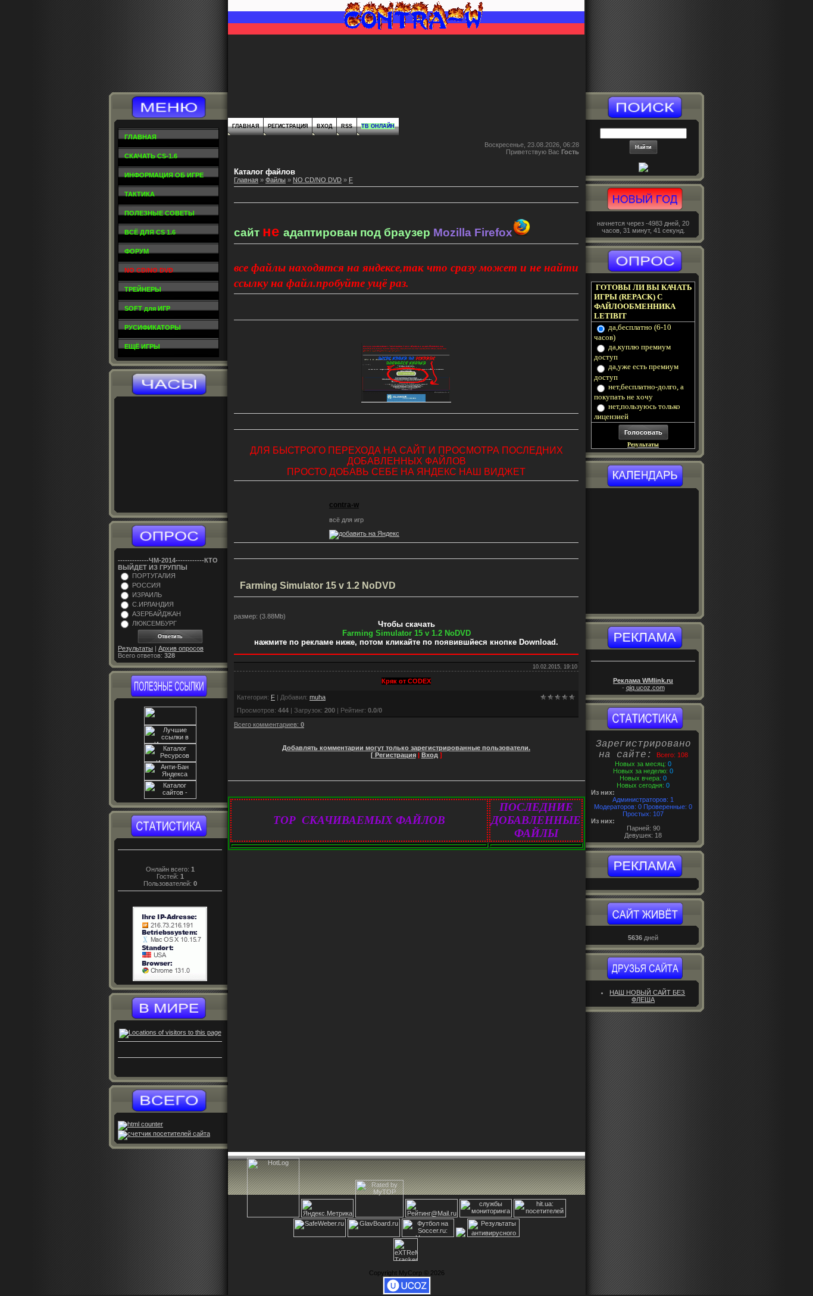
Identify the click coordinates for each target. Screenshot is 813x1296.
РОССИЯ (146, 585)
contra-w (344, 505)
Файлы (275, 179)
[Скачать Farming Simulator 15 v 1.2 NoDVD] (406, 658)
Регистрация (288, 126)
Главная (245, 126)
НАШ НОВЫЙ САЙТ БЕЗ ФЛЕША (647, 996)
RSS (346, 126)
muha (317, 697)
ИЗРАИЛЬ (147, 594)
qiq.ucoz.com (645, 687)
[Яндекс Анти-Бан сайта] (170, 778)
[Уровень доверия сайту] (460, 1234)
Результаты (135, 648)
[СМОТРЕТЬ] (406, 400)
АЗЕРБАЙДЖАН (156, 613)
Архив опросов (181, 648)
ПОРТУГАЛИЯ (154, 575)
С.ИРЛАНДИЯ (153, 604)
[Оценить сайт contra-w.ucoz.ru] (643, 169)
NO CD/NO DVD (317, 179)
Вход (324, 126)
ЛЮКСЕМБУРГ (154, 623)
